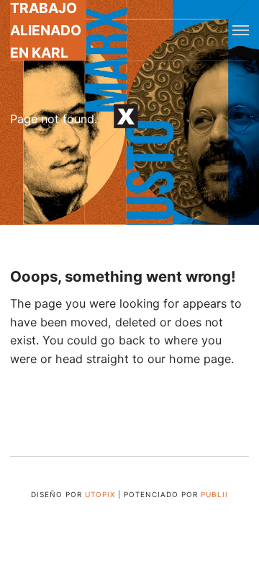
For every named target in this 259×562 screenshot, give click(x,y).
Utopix (100, 494)
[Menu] (240, 30)
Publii (214, 494)
